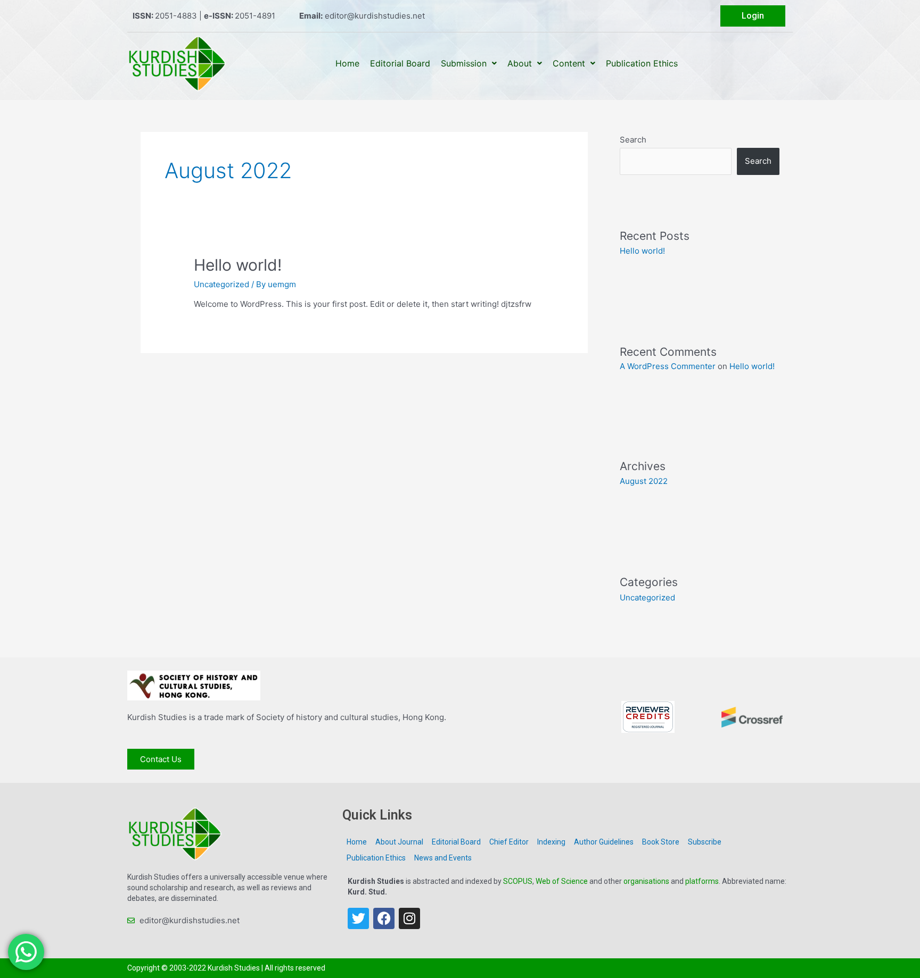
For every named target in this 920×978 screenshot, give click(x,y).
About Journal (399, 842)
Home (347, 63)
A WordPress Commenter (668, 366)
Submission (464, 63)
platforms (702, 881)
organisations (646, 881)
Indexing (551, 842)
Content (569, 63)
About (519, 63)
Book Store (660, 842)
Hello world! (238, 264)
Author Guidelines (604, 842)
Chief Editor (509, 842)
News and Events (443, 858)
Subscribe (704, 842)
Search (633, 140)
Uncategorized (221, 284)
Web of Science (562, 881)
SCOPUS (517, 881)
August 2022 (644, 481)
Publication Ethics (642, 63)
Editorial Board (400, 63)
